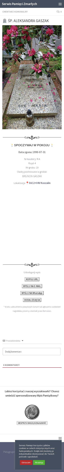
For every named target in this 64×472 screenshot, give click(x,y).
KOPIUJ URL (32, 279)
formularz (47, 311)
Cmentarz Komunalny (15, 11)
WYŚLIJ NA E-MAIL (32, 286)
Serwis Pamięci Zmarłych (19, 4)
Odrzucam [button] (26, 462)
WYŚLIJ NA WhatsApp (32, 293)
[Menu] (60, 4)
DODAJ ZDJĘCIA (32, 299)
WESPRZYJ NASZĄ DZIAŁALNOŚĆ (32, 423)
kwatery (31, 159)
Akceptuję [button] (39, 462)
